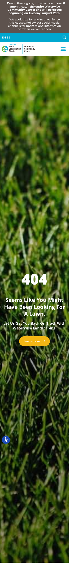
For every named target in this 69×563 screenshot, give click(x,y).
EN (4, 37)
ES (8, 37)
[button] (63, 49)
